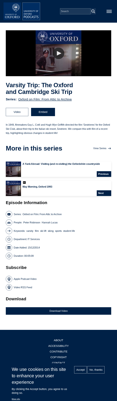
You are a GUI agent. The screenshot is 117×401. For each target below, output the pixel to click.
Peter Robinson (31, 222)
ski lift (43, 231)
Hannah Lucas (50, 222)
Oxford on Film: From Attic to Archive (45, 99)
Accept (80, 369)
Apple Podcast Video (25, 279)
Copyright (58, 357)
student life (69, 231)
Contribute (58, 351)
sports (58, 231)
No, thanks (96, 369)
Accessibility (58, 345)
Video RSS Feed (23, 287)
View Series (99, 148)
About (58, 340)
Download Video (59, 311)
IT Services (34, 239)
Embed (43, 112)
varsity (29, 231)
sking (51, 231)
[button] (58, 53)
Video (17, 112)
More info (16, 399)
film (37, 231)
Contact (58, 362)
